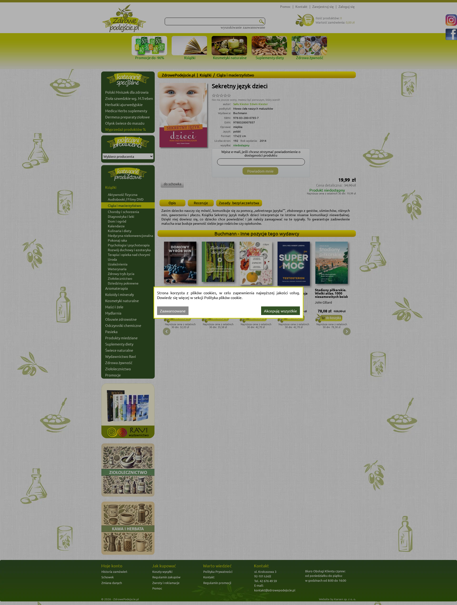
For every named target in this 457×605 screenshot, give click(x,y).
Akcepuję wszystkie (280, 310)
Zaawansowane (173, 310)
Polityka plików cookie (223, 297)
